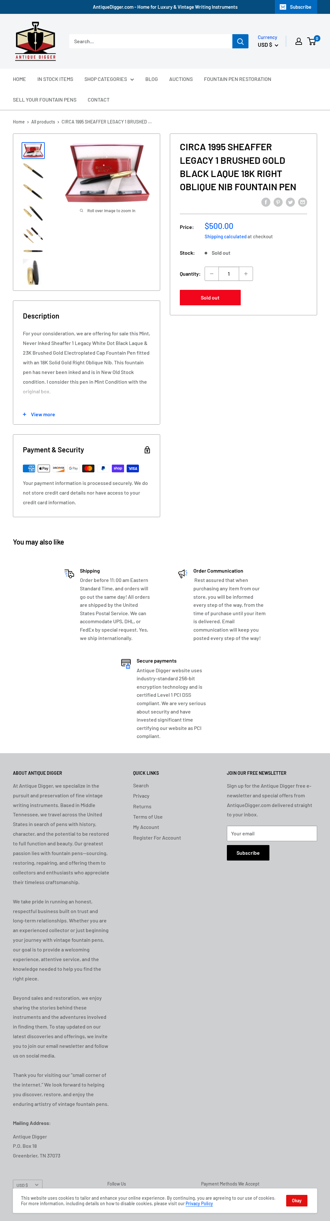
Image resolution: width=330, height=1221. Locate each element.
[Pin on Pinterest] (278, 202)
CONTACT (99, 99)
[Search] (240, 41)
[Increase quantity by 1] (246, 274)
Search (141, 785)
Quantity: (190, 274)
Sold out (210, 297)
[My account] (299, 41)
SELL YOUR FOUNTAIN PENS (44, 99)
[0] (312, 41)
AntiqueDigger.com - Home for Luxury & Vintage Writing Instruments (165, 7)
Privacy (141, 796)
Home (19, 121)
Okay (297, 1200)
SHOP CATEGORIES (105, 79)
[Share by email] (302, 202)
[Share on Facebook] (265, 202)
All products (43, 121)
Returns (142, 806)
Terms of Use (148, 816)
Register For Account (157, 837)
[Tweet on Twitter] (290, 202)
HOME (19, 79)
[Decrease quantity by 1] (211, 274)
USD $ (22, 1185)
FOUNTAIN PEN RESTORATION (237, 79)
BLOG (151, 79)
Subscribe (300, 7)
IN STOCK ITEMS (55, 79)
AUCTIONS (181, 79)
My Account (146, 827)
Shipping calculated (226, 236)
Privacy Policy (199, 1203)
